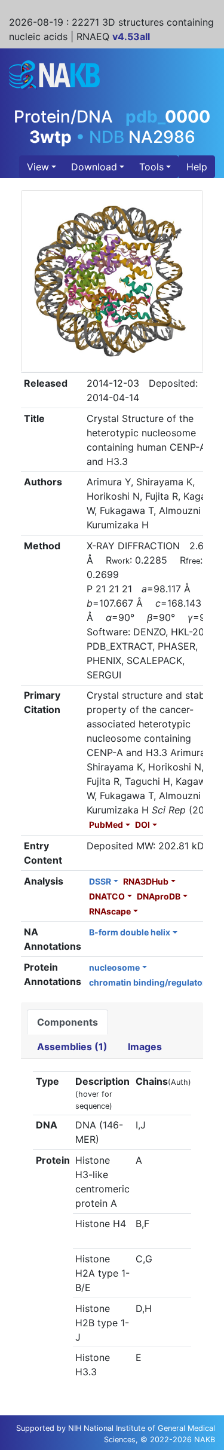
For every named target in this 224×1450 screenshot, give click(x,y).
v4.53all (131, 36)
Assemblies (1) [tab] (72, 1047)
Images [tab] (145, 1047)
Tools (151, 167)
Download (94, 167)
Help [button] (196, 167)
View (38, 167)
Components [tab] (67, 1022)
